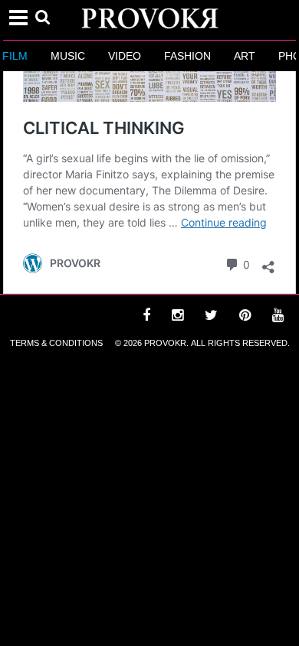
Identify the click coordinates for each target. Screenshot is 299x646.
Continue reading (224, 222)
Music (66, 56)
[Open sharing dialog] (268, 262)
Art (243, 56)
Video (123, 56)
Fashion (186, 56)
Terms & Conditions (56, 342)
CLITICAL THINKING (104, 128)
